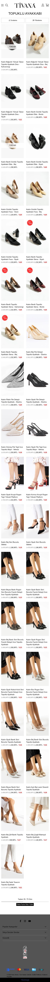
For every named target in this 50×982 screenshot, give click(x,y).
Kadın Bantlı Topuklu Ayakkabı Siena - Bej (9, 353)
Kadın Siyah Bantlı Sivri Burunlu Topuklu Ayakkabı (11, 741)
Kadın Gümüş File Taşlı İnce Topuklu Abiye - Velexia (12, 448)
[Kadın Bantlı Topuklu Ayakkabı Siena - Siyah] (37, 236)
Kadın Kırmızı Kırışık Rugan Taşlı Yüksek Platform (37, 496)
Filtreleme (38, 20)
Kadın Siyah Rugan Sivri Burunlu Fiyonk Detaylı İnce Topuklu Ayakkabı (36, 642)
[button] (9, 56)
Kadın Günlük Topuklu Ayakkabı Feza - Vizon (9, 210)
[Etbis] (25, 952)
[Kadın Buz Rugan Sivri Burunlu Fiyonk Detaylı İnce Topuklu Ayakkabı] (37, 669)
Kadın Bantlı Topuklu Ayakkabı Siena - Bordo (35, 305)
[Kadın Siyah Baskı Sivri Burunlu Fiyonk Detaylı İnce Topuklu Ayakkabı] (37, 569)
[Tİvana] (25, 5)
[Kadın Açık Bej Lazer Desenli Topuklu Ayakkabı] (37, 766)
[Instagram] (25, 921)
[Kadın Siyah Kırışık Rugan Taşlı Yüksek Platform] (12, 474)
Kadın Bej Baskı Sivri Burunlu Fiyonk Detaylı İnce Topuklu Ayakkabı (12, 642)
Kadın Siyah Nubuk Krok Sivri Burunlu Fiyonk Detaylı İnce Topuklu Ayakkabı (12, 692)
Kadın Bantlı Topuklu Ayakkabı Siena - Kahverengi (12, 305)
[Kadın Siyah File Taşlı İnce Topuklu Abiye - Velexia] (37, 426)
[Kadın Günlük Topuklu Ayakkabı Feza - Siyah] (12, 236)
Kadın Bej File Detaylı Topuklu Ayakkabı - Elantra (36, 353)
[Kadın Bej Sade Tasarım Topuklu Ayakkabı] (12, 861)
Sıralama (14, 20)
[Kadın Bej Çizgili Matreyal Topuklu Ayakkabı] (37, 814)
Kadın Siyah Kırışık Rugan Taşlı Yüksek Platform (11, 496)
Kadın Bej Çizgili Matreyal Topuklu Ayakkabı (36, 836)
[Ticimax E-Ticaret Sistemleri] (25, 980)
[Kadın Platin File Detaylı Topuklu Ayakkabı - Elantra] (12, 379)
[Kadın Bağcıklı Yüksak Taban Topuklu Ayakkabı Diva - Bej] (37, 41)
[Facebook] (20, 921)
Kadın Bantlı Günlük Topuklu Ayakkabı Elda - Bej (12, 163)
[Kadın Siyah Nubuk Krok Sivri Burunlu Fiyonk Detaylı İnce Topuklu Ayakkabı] (12, 669)
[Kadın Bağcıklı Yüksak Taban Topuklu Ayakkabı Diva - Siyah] (12, 91)
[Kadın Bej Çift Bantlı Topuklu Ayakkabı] (12, 814)
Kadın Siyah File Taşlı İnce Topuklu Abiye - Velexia (36, 448)
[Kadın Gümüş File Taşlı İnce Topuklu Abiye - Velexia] (12, 426)
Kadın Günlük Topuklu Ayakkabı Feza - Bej (34, 210)
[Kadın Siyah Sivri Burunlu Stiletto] (37, 521)
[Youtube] (29, 921)
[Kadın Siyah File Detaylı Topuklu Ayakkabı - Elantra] (37, 379)
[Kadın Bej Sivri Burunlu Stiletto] (12, 521)
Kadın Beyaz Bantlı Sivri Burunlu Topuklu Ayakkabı (11, 788)
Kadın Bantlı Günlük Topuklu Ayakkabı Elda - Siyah (37, 163)
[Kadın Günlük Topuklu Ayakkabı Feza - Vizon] (12, 189)
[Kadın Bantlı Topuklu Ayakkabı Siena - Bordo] (37, 284)
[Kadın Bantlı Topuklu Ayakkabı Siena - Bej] (12, 331)
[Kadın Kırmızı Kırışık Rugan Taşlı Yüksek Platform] (37, 474)
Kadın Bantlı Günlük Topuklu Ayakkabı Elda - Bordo (37, 113)
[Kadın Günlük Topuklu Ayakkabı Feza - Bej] (37, 189)
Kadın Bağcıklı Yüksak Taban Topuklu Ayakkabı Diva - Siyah (12, 114)
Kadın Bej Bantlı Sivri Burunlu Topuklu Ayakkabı (37, 741)
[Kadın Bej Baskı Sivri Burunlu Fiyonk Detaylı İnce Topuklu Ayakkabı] (12, 619)
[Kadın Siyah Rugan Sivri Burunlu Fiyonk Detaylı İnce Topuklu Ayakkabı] (37, 619)
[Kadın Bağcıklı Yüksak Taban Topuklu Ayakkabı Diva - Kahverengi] (12, 41)
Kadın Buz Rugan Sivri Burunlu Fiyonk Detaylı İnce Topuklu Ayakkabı (36, 692)
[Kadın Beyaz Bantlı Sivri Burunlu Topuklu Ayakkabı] (12, 766)
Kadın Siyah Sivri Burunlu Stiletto (36, 543)
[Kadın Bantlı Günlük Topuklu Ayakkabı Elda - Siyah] (37, 141)
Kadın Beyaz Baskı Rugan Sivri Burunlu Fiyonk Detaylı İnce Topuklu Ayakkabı (11, 592)
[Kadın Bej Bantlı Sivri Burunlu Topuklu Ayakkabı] (37, 719)
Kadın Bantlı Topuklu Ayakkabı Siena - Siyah (35, 258)
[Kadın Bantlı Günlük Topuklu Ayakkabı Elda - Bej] (12, 141)
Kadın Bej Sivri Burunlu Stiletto (10, 543)
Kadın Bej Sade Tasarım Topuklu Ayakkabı (10, 883)
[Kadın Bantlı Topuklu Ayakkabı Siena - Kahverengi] (12, 284)
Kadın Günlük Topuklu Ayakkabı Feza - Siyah (9, 258)
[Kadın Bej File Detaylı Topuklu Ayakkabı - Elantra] (37, 331)
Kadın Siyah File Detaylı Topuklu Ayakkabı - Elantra (36, 400)
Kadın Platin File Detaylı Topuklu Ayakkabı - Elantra (11, 400)
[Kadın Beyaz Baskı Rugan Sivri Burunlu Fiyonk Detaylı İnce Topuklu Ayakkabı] (12, 569)
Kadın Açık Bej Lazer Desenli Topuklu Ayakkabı (37, 788)
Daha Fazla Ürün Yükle (25, 904)
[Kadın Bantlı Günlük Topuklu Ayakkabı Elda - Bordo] (37, 91)
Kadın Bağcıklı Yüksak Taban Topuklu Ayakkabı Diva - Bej (37, 63)
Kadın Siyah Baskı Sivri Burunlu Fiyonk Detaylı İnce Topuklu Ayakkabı (36, 592)
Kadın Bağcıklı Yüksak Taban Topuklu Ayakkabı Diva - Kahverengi (12, 64)
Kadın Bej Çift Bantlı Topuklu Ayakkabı (12, 836)
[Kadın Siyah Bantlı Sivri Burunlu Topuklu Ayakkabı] (12, 719)
